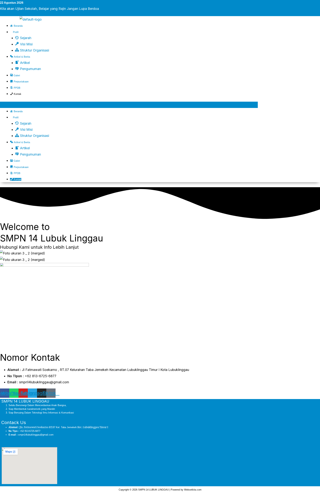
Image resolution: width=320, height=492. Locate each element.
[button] (129, 105)
